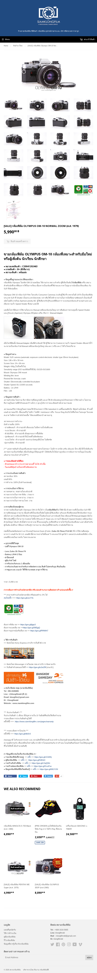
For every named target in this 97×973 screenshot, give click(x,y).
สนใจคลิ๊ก (8, 598)
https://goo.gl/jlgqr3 (28, 624)
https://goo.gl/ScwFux (43, 766)
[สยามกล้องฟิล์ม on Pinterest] (63, 945)
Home (6, 46)
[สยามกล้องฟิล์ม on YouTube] (75, 945)
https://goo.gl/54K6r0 (36, 760)
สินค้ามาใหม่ (17, 46)
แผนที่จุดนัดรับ (10, 930)
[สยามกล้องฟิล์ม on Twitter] (52, 945)
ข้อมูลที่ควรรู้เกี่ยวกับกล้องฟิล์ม (16, 944)
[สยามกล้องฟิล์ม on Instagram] (69, 945)
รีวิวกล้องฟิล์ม (9, 940)
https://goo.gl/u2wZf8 (37, 667)
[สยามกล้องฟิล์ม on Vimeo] (80, 945)
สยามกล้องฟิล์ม (15, 970)
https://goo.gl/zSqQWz (41, 763)
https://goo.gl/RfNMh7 (39, 631)
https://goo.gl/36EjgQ (31, 628)
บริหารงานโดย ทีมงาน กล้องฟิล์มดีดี (36, 970)
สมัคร (89, 957)
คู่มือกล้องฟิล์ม (10, 937)
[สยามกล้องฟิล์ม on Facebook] (58, 945)
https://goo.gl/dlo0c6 (22, 734)
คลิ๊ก (29, 757)
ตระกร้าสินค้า (89, 39)
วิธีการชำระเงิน (10, 933)
